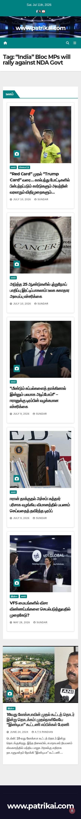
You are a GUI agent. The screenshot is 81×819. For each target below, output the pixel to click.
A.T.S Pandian (44, 732)
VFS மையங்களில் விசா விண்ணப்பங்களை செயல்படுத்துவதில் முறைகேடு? (40, 609)
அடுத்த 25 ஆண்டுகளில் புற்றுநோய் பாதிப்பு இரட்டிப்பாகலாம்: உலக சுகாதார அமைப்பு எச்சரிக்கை (39, 290)
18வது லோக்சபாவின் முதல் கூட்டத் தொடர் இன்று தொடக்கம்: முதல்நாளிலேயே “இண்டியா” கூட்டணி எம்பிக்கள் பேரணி (40, 719)
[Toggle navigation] (75, 43)
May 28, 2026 (22, 622)
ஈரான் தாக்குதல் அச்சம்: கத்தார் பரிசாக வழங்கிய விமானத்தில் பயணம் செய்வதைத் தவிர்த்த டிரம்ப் (40, 504)
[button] (67, 43)
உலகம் (13, 167)
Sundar (42, 199)
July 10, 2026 (22, 199)
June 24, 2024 (19, 732)
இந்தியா (14, 596)
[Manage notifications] (72, 811)
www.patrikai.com (40, 28)
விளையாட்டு (24, 167)
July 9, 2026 (21, 414)
